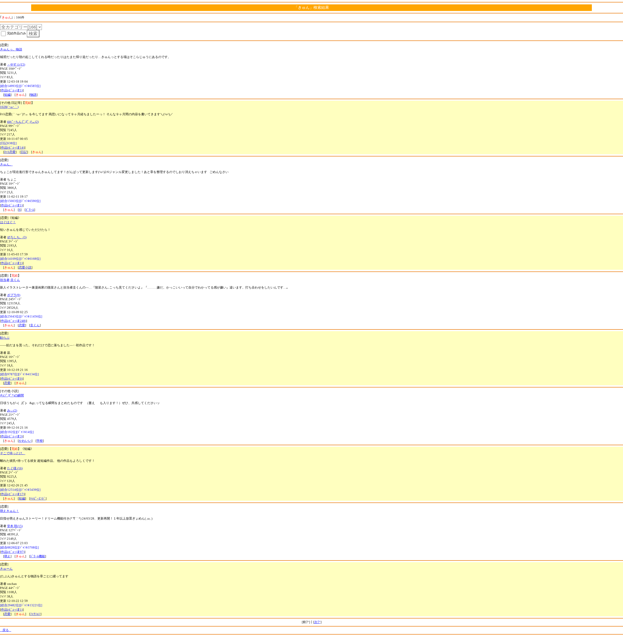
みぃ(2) (12, 410)
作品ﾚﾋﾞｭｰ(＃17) (12, 494)
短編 (7, 95)
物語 (33, 95)
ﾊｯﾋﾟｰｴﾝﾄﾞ (38, 498)
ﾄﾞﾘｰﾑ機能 (37, 556)
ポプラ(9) (13, 295)
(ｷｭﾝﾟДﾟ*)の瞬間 (12, 395)
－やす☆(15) (16, 64)
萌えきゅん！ (9, 511)
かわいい (25, 441)
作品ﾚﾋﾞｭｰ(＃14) (12, 147)
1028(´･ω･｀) (9, 107)
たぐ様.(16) (15, 468)
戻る (5, 630)
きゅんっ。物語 (11, 49)
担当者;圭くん (10, 280)
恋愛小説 (25, 267)
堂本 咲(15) (15, 526)
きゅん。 (6, 164)
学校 (40, 441)
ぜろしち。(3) (17, 237)
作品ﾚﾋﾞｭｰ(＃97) (12, 552)
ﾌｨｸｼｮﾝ (35, 614)
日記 (24, 152)
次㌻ (317, 622)
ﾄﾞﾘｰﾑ (30, 210)
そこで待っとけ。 (12, 453)
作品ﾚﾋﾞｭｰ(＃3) (12, 436)
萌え (7, 556)
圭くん (35, 325)
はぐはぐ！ (8, 222)
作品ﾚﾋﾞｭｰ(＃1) (12, 90)
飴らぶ (4, 337)
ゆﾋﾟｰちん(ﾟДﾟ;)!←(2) (23, 122)
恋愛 (22, 325)
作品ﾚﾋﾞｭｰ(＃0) (12, 378)
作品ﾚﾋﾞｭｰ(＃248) (13, 321)
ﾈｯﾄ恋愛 (10, 152)
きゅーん (6, 568)
